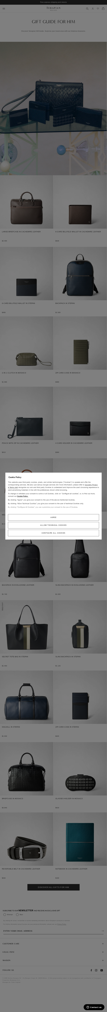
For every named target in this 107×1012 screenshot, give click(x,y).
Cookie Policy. (22, 496)
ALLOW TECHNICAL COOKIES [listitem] (53, 525)
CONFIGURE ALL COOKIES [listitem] (53, 533)
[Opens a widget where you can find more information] (94, 1007)
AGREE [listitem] (53, 517)
